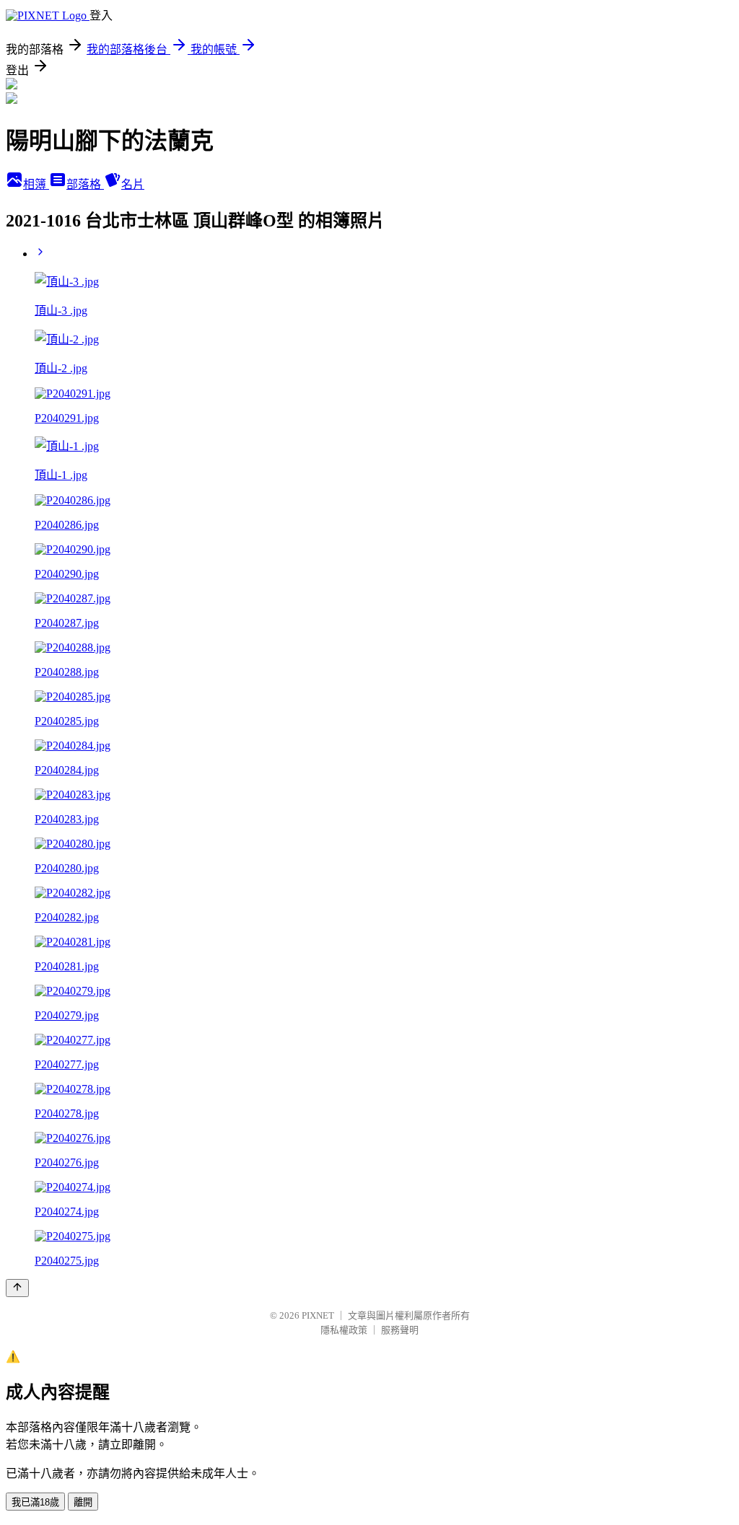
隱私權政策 (343, 1329)
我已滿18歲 (35, 1502)
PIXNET (318, 1315)
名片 (132, 184)
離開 (83, 1502)
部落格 (85, 184)
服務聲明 (400, 1329)
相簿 (36, 184)
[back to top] (17, 1288)
